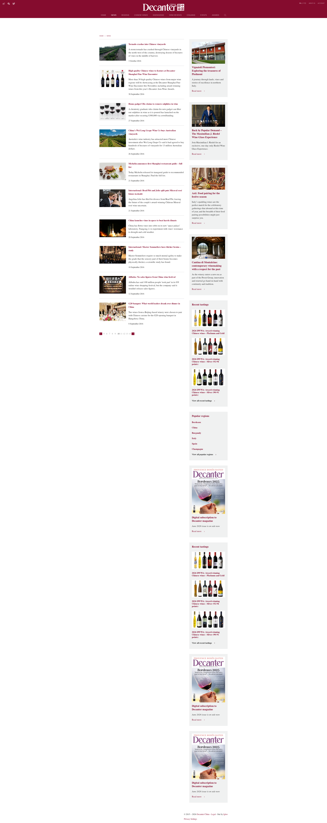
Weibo (4, 4)
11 (121, 333)
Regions (125, 15)
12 (124, 333)
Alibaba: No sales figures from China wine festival (152, 277)
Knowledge (158, 15)
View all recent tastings (202, 401)
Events (203, 15)
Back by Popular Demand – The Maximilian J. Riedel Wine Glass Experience (207, 134)
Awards (215, 15)
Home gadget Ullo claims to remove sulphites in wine (153, 103)
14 (130, 333)
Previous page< (100, 333)
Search (225, 16)
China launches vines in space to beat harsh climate (153, 220)
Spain (194, 443)
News (113, 15)
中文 (304, 3)
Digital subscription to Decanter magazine (204, 519)
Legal (213, 814)
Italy (194, 438)
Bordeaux (196, 422)
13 (127, 333)
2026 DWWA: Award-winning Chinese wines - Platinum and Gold (208, 332)
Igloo (225, 814)
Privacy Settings (190, 819)
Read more (197, 91)
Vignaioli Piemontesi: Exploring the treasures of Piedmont (206, 71)
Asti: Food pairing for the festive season (206, 195)
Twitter (13, 4)
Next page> (133, 333)
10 (119, 333)
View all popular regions (202, 454)
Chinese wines (141, 15)
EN (300, 3)
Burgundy (196, 433)
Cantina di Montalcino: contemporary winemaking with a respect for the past (206, 266)
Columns (191, 15)
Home (103, 15)
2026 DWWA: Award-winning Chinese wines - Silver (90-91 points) (206, 392)
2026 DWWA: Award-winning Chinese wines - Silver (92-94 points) (206, 362)
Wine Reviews (175, 15)
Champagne (197, 449)
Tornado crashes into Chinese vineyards (147, 44)
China (194, 427)
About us (312, 3)
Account (321, 3)
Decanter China (163, 7)
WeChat (9, 4)
